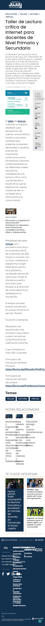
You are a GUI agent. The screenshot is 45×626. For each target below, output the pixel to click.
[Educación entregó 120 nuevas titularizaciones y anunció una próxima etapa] (29, 418)
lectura (21, 121)
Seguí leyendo (11, 217)
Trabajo (16, 560)
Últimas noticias (38, 550)
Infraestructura (19, 569)
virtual (35, 399)
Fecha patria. (12, 493)
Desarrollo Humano (17, 585)
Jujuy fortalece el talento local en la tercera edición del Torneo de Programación (35, 494)
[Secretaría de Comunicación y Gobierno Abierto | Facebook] (3, 573)
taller (11, 121)
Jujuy (19, 416)
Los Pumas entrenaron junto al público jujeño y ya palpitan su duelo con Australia (35, 522)
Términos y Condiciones (9, 613)
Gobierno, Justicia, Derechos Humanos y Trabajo (17, 599)
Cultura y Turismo (17, 580)
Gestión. (30, 490)
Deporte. (31, 518)
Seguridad (17, 577)
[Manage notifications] (40, 621)
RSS (3, 616)
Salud (15, 571)
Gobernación (18, 551)
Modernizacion (19, 605)
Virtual (9, 244)
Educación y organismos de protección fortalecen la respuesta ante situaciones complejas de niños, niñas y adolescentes (17, 226)
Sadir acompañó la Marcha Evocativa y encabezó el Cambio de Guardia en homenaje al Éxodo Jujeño (14, 512)
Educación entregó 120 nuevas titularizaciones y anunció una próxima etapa (34, 433)
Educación (12, 416)
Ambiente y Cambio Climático (17, 590)
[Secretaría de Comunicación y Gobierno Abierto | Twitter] (8, 573)
